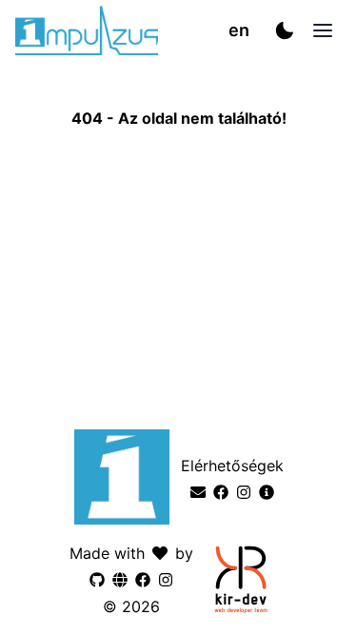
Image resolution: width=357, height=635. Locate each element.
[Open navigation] (323, 30)
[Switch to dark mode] (285, 30)
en (238, 30)
